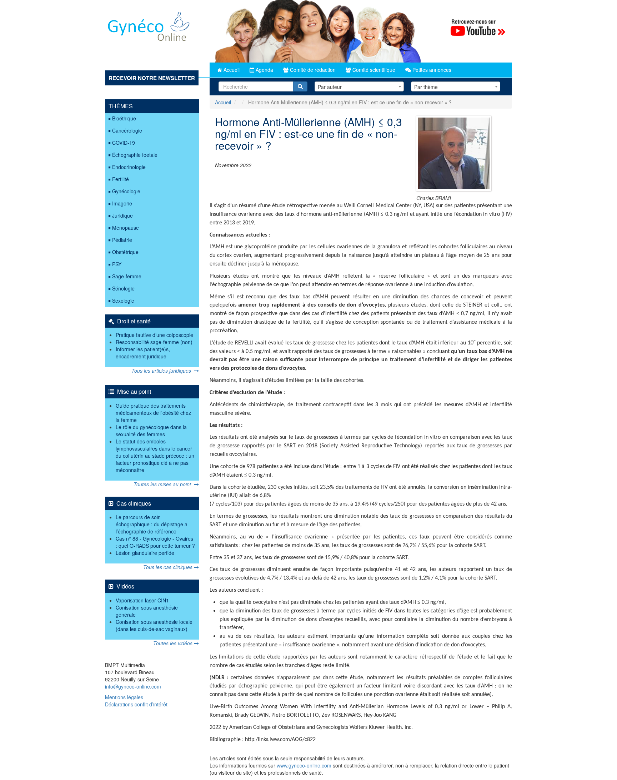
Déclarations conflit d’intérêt (136, 704)
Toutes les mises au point (164, 484)
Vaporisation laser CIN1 (142, 600)
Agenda (263, 69)
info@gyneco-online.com (133, 686)
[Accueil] (149, 29)
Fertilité (120, 179)
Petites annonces (431, 69)
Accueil (231, 69)
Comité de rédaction (312, 69)
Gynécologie (126, 191)
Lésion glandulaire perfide (145, 552)
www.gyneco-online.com (304, 765)
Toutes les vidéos (173, 643)
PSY (116, 264)
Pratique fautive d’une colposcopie (154, 334)
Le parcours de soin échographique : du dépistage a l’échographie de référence (151, 524)
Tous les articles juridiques (162, 370)
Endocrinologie (129, 166)
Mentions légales (124, 697)
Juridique (122, 215)
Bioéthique (124, 118)
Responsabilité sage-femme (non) (154, 342)
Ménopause (125, 227)
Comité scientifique (373, 69)
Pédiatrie (122, 239)
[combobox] (359, 86)
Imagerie (122, 203)
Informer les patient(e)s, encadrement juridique (143, 353)
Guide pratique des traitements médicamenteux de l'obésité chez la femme (153, 412)
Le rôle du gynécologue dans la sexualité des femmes (151, 430)
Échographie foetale (134, 154)
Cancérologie (127, 130)
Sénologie (123, 288)
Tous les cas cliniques (168, 567)
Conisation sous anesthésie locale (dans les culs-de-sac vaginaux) (154, 625)
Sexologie (123, 300)
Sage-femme (126, 276)
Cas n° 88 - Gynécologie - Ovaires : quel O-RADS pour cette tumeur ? (155, 542)
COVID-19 (123, 142)
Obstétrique (125, 251)
